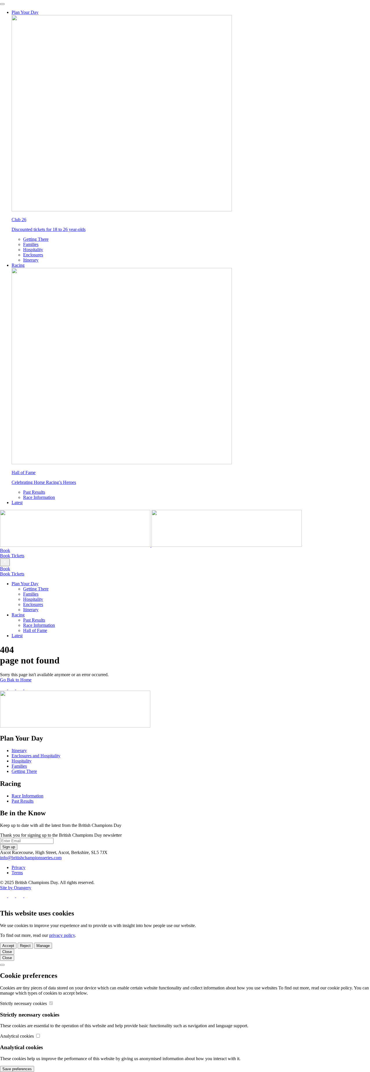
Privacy (18, 867)
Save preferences (17, 1069)
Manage (43, 946)
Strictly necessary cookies (24, 1003)
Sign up (8, 847)
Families (30, 244)
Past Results (34, 492)
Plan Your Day (25, 12)
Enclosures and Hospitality (36, 755)
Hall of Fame (35, 630)
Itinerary (30, 260)
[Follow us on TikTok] (27, 687)
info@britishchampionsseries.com (31, 857)
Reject (25, 946)
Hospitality (33, 249)
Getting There (36, 239)
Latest (17, 502)
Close (7, 952)
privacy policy (62, 935)
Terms (17, 872)
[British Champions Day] (151, 545)
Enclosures (33, 254)
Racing (18, 265)
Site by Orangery (15, 887)
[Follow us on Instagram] (20, 687)
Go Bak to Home (16, 679)
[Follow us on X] (12, 687)
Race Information (39, 497)
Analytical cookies (17, 1036)
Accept (8, 946)
